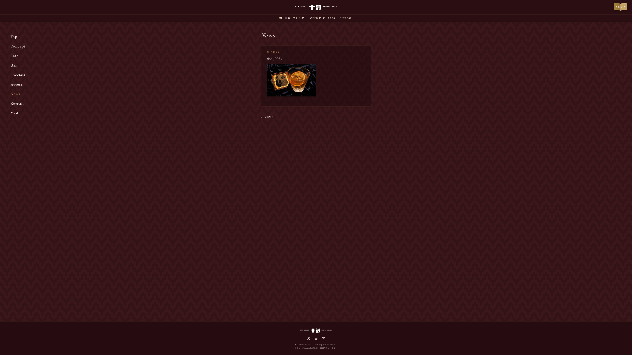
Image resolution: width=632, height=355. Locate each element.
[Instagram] (316, 338)
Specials (18, 75)
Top (14, 37)
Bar (14, 65)
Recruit (17, 103)
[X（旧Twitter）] (308, 338)
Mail (14, 113)
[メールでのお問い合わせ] (323, 338)
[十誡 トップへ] (316, 7)
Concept (18, 46)
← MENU (267, 117)
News (15, 94)
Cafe (14, 56)
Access (17, 84)
